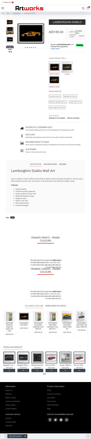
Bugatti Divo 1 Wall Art (23, 365)
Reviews (62, 164)
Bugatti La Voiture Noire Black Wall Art (9, 365)
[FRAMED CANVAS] (54, 79)
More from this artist (56, 306)
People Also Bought (12, 347)
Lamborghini (16, 13)
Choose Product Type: (57, 58)
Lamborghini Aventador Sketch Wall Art (67, 326)
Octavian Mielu (78, 32)
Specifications (50, 164)
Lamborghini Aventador (24, 324)
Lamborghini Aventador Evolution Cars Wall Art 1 (52, 326)
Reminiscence (37, 365)
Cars (8, 13)
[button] (17, 33)
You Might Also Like (34, 306)
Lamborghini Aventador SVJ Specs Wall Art (81, 325)
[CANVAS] (67, 67)
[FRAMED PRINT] (54, 67)
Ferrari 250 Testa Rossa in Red (51, 365)
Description (35, 164)
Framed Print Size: (55, 91)
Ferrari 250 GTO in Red (79, 365)
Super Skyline (65, 365)
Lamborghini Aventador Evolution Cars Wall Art (38, 326)
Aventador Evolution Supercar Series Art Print (9, 327)
